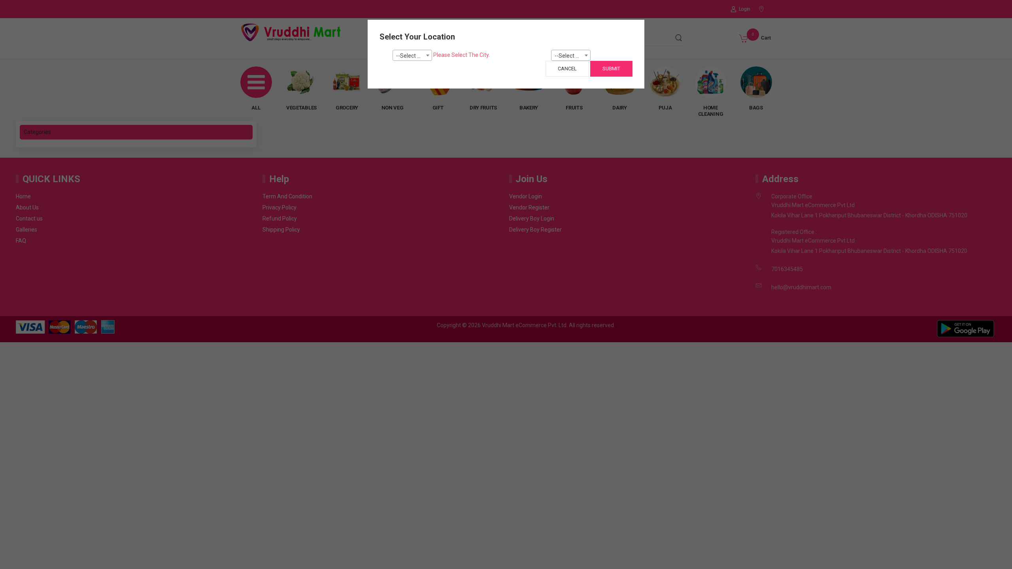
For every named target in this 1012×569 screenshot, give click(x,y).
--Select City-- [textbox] (413, 56)
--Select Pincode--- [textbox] (572, 56)
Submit (611, 69)
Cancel (567, 69)
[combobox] (412, 55)
